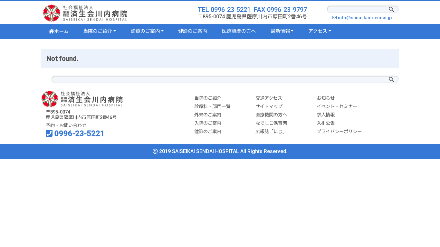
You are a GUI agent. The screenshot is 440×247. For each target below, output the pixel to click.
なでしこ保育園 (271, 123)
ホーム (61, 31)
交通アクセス (268, 98)
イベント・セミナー (337, 106)
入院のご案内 (207, 123)
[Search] (391, 10)
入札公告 (326, 123)
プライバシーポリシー (339, 131)
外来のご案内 (207, 115)
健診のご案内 (192, 31)
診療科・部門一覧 (212, 106)
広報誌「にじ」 (271, 131)
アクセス (317, 31)
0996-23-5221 (79, 133)
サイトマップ (268, 106)
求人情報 (326, 115)
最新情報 (280, 31)
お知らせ (326, 98)
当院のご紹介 (97, 31)
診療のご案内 (145, 31)
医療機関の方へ (239, 31)
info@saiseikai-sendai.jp (366, 18)
